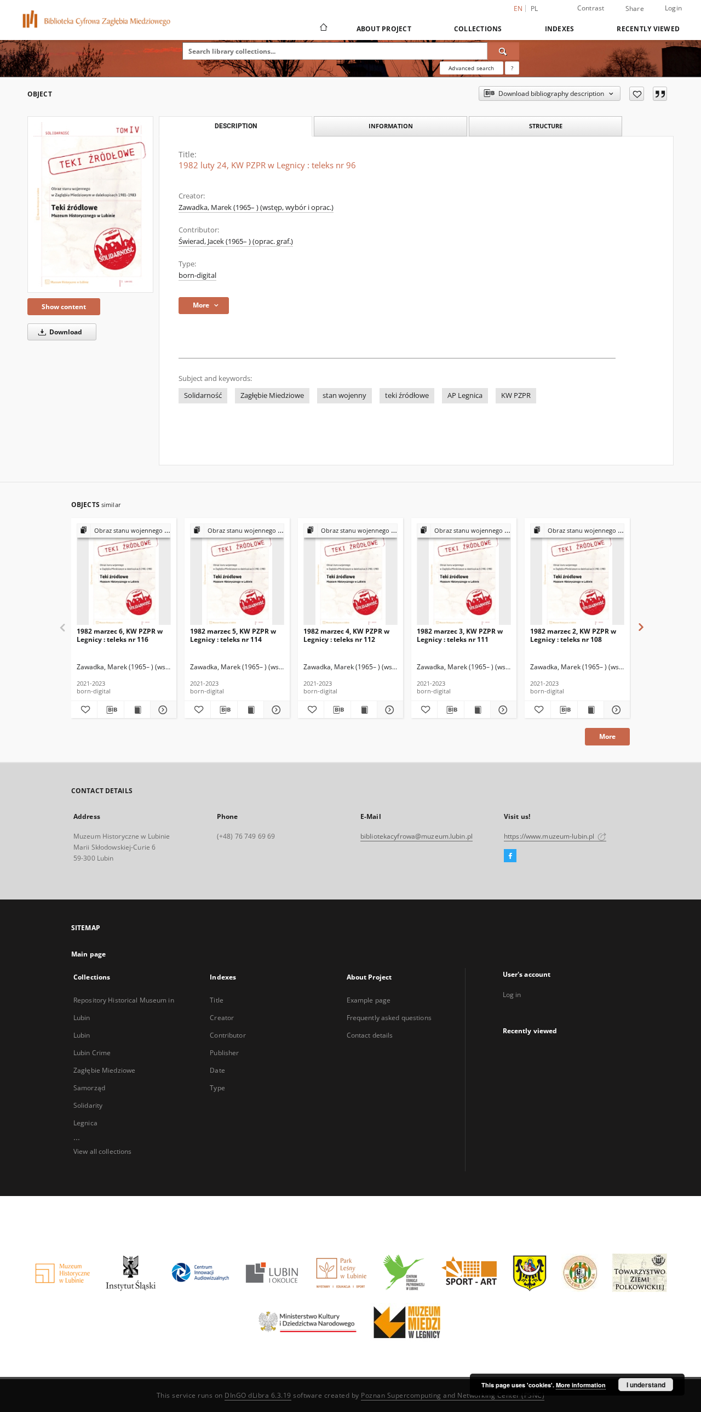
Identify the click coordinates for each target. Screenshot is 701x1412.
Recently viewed (648, 28)
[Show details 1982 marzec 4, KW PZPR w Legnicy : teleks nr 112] (388, 710)
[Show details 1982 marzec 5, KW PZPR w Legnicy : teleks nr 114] (275, 710)
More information (581, 1385)
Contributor (227, 1035)
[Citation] (660, 94)
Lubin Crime (92, 1052)
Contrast (591, 8)
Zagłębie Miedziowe (272, 395)
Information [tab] (391, 126)
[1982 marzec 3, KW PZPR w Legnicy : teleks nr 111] (463, 574)
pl (534, 8)
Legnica (85, 1123)
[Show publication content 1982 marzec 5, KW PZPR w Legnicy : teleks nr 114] (250, 710)
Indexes (559, 28)
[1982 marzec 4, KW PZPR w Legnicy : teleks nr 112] (350, 574)
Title (216, 1000)
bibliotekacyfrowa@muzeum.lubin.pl (416, 836)
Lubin (81, 1035)
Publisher (224, 1052)
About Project (384, 28)
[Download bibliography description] (110, 710)
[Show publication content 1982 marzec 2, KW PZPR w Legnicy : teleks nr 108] (591, 710)
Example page (368, 1000)
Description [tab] (236, 126)
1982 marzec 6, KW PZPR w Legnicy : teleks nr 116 (120, 635)
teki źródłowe (407, 395)
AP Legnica (464, 395)
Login (673, 8)
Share (634, 8)
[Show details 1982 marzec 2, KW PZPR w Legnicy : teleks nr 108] (615, 710)
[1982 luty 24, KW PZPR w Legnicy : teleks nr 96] (90, 204)
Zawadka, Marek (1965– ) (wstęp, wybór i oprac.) (256, 207)
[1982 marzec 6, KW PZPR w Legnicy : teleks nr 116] (123, 574)
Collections (478, 28)
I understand (646, 1385)
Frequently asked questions (389, 1017)
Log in (512, 994)
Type (217, 1087)
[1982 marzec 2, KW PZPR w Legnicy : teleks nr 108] (577, 574)
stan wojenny (344, 395)
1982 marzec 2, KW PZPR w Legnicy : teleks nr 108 (573, 635)
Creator (222, 1017)
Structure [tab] (545, 126)
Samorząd (89, 1087)
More (607, 736)
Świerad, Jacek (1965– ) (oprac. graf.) (236, 241)
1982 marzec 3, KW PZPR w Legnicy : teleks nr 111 (460, 635)
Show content (64, 306)
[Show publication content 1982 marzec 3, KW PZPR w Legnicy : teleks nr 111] (477, 710)
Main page (88, 954)
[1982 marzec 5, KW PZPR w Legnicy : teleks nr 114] (237, 574)
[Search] (503, 51)
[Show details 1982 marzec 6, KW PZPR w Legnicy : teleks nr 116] (162, 710)
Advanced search (471, 68)
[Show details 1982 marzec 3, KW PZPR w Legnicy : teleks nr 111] (502, 710)
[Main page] (323, 28)
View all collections (102, 1151)
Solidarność (203, 395)
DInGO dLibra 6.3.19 (258, 1395)
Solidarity (87, 1105)
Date (217, 1070)
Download (65, 332)
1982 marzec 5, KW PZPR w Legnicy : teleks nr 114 (233, 635)
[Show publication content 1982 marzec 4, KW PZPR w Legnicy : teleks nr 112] (364, 710)
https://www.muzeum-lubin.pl (550, 836)
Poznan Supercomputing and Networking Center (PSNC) (452, 1395)
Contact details (370, 1035)
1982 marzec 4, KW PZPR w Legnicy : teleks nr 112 (346, 635)
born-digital (197, 275)
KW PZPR (516, 395)
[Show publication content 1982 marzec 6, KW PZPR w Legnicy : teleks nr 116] (137, 710)
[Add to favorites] (636, 94)
